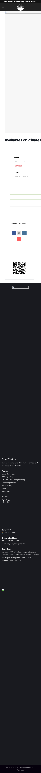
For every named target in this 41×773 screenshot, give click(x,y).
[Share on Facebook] (14, 233)
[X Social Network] (19, 233)
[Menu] (3, 7)
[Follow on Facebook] (3, 501)
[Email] (19, 239)
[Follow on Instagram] (8, 501)
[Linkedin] (24, 233)
